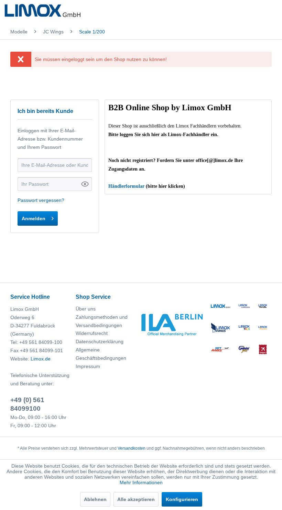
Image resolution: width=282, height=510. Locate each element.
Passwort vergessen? (41, 200)
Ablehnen (95, 499)
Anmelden (33, 218)
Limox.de (41, 358)
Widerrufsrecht (92, 333)
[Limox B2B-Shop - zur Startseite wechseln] (42, 12)
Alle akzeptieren (136, 499)
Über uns (86, 309)
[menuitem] (19, 31)
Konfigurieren (182, 499)
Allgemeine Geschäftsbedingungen (101, 354)
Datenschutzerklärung (99, 341)
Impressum (88, 366)
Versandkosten (131, 448)
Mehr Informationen (141, 482)
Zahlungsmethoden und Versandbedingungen (102, 321)
